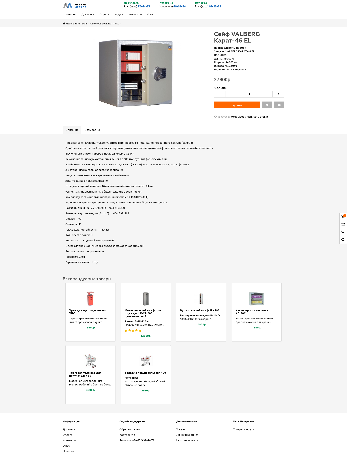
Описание (72, 129)
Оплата (67, 434)
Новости (68, 451)
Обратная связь (129, 429)
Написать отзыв (257, 116)
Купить (237, 105)
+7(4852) (138, 6)
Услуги (180, 429)
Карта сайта (127, 434)
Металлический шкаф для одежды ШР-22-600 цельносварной (143, 313)
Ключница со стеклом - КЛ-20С (251, 312)
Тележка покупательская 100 (145, 372)
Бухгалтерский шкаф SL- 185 (199, 310)
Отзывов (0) (92, 129)
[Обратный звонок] (342, 232)
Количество (220, 88)
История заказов (187, 440)
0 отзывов (238, 116)
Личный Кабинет (187, 434)
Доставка (69, 429)
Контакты (69, 440)
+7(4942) (174, 6)
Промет (241, 47)
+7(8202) (209, 6)
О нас (66, 445)
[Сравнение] (343, 224)
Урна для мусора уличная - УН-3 (87, 312)
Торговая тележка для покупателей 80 (85, 374)
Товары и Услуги (243, 429)
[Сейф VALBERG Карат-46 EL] (136, 73)
